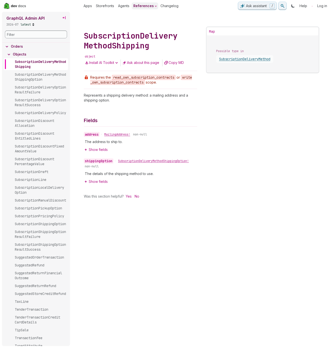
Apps (88, 6)
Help (303, 6)
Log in (322, 6)
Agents (123, 6)
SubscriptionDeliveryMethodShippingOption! (153, 161)
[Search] (282, 6)
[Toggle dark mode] (293, 6)
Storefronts (105, 6)
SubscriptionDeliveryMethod (244, 59)
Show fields (98, 149)
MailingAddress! (117, 134)
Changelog (169, 6)
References (143, 6)
